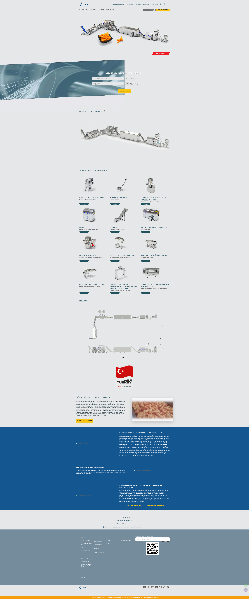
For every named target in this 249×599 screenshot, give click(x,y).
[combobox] (127, 83)
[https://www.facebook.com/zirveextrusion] (149, 587)
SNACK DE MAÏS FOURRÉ (85, 550)
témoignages (96, 548)
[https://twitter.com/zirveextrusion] (168, 587)
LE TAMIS (82, 227)
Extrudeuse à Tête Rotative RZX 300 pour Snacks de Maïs (153, 199)
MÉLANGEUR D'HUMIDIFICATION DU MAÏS (92, 198)
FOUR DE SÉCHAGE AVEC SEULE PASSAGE (154, 227)
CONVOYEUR (114, 227)
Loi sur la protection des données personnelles (98, 561)
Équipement (130, 4)
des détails (84, 204)
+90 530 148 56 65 (125, 517)
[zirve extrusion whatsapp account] (246, 585)
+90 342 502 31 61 (121, 520)
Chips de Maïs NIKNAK (85, 561)
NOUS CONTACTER (125, 537)
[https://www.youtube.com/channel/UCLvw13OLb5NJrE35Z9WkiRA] (144, 587)
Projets (109, 537)
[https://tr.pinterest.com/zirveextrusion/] (164, 587)
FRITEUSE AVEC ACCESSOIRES (88, 255)
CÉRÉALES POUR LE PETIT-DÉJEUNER (86, 577)
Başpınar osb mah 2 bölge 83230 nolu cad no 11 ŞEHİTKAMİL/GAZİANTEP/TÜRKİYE (125, 527)
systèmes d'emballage (118, 4)
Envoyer (165, 541)
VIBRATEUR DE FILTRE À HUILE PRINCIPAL (154, 255)
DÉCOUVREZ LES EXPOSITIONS (85, 420)
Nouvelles (155, 4)
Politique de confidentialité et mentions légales (99, 553)
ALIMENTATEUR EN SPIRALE (119, 198)
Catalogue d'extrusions (98, 541)
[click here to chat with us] (246, 590)
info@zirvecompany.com (126, 523)
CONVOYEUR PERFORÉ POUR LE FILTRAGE (92, 284)
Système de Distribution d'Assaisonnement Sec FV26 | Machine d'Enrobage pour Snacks (123, 286)
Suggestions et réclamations (126, 540)
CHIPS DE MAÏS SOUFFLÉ (85, 540)
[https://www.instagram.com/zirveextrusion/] (152, 587)
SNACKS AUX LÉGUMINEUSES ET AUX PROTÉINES (86, 558)
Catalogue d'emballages (98, 544)
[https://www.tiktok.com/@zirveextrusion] (160, 587)
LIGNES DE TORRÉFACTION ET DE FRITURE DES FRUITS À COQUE (86, 565)
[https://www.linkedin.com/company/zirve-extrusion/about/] (156, 587)
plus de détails (147, 9)
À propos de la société (142, 4)
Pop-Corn (82, 547)
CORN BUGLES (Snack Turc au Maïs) (86, 544)
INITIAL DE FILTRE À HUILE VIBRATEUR (122, 255)
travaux (109, 543)
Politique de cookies (97, 556)
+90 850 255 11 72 (130, 520)
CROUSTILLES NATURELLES (86, 569)
